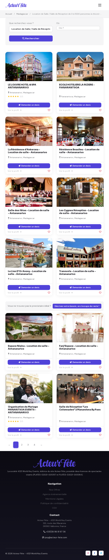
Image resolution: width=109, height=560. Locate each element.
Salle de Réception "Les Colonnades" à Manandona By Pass (80, 408)
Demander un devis (30, 105)
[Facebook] (94, 553)
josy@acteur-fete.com (56, 537)
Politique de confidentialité (54, 503)
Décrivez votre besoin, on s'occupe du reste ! (77, 306)
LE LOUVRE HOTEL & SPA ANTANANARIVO (22, 86)
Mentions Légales (55, 498)
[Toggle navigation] (99, 5)
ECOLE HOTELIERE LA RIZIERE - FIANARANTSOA (77, 86)
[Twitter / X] (101, 553)
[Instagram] (88, 553)
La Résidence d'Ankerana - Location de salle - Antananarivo (27, 151)
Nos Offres (54, 489)
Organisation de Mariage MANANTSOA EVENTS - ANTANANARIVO (23, 409)
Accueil (8, 14)
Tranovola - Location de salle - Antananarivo (77, 273)
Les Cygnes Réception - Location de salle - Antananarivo (79, 212)
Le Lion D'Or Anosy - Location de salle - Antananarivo (27, 273)
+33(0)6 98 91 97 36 (56, 531)
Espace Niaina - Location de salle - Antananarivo (28, 347)
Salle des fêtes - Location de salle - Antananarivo (28, 212)
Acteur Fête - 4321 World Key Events (30, 553)
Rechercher (32, 38)
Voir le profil (13, 110)
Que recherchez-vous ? (21, 23)
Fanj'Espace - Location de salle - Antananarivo (78, 347)
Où (57, 23)
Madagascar (22, 14)
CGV (54, 507)
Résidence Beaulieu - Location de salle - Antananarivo (79, 151)
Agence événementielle (55, 494)
